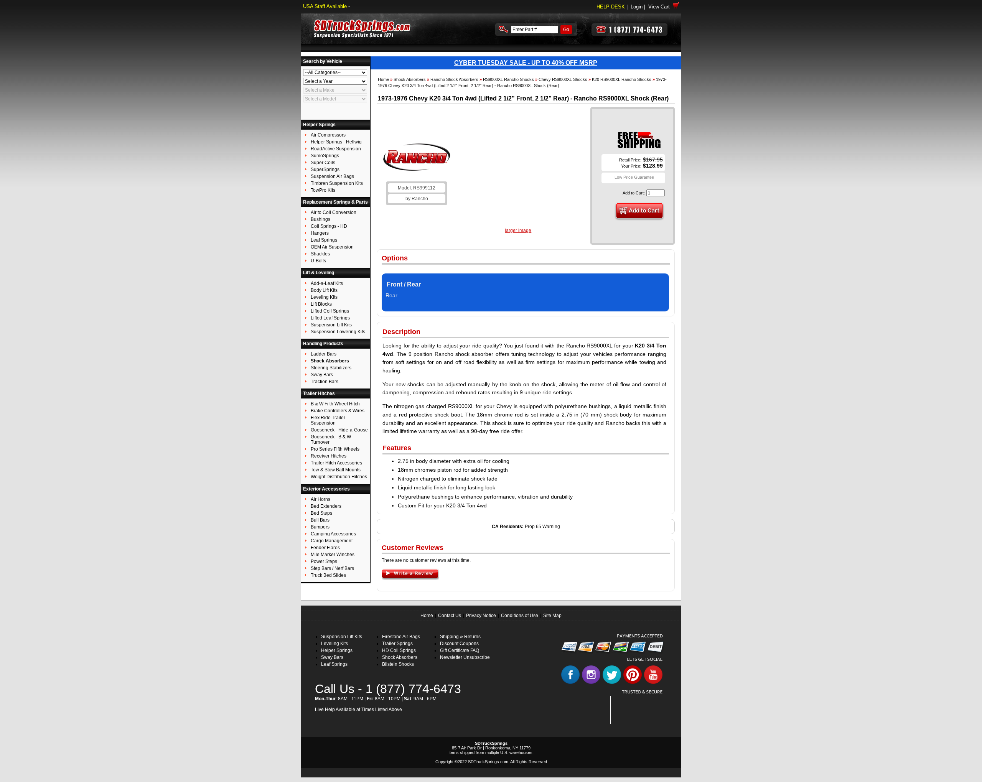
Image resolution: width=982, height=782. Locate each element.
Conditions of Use (519, 615)
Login (637, 7)
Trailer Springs (397, 643)
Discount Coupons (459, 643)
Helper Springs (337, 650)
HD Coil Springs (399, 650)
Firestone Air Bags (401, 636)
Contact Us (449, 615)
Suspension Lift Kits (341, 636)
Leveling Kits (334, 643)
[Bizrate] (652, 719)
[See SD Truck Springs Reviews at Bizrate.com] (639, 710)
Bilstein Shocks (398, 664)
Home (383, 79)
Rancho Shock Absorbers (454, 79)
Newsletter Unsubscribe (465, 657)
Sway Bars (332, 657)
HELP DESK (610, 7)
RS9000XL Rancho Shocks (508, 79)
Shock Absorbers (410, 79)
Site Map (552, 615)
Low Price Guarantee (634, 177)
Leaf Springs (334, 664)
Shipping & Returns (460, 636)
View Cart (660, 7)
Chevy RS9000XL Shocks (563, 79)
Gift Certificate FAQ (459, 650)
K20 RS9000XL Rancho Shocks (621, 79)
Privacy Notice (481, 615)
